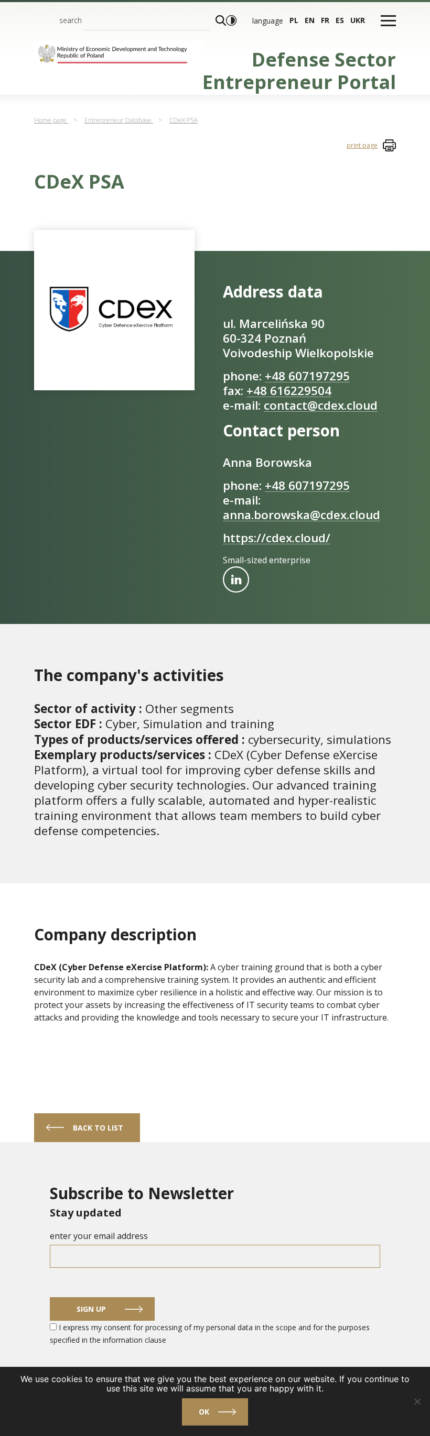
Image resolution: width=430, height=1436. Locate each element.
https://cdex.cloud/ (276, 538)
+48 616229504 (288, 390)
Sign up (91, 1309)
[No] (417, 1401)
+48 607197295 (307, 376)
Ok (204, 1412)
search (70, 20)
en (310, 20)
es (340, 20)
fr (325, 20)
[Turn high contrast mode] (231, 20)
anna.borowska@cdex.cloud (301, 515)
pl (293, 20)
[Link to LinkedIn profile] (236, 579)
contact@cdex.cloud (321, 405)
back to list (98, 1128)
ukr (357, 20)
